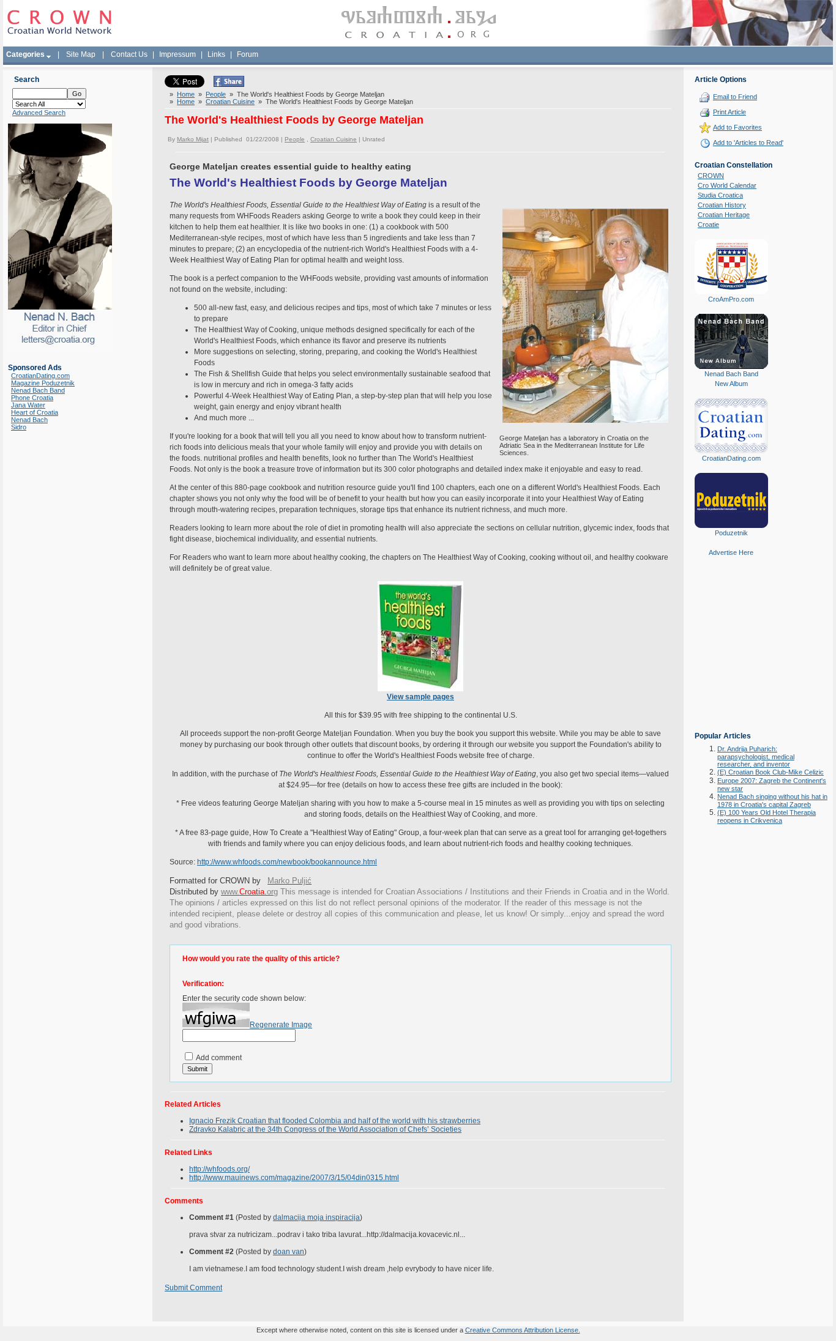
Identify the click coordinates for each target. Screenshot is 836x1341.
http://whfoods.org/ (219, 1169)
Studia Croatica (720, 195)
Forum (247, 54)
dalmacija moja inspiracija (316, 1217)
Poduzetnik (731, 533)
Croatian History (722, 205)
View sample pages (420, 697)
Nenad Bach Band (38, 390)
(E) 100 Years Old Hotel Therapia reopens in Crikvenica (766, 816)
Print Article (729, 112)
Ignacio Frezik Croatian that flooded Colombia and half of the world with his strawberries (334, 1120)
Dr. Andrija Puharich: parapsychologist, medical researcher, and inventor (755, 756)
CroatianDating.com (40, 375)
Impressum (177, 54)
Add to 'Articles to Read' (748, 142)
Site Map (80, 54)
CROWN (711, 175)
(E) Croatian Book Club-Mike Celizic (770, 772)
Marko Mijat (193, 139)
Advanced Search (38, 112)
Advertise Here (731, 552)
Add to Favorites (737, 127)
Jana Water (28, 405)
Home (186, 94)
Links (216, 54)
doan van (288, 1251)
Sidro (18, 427)
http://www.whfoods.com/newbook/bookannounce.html (287, 862)
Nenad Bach (29, 419)
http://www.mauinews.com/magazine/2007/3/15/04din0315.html (294, 1177)
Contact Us (129, 54)
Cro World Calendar (727, 185)
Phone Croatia (32, 397)
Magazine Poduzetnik (43, 383)
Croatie (708, 224)
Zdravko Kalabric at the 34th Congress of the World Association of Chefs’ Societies (325, 1129)
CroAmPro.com (731, 299)
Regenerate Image (281, 1024)
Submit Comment (193, 1287)
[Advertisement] (731, 652)
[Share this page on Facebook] (229, 84)
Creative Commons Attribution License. (522, 1330)
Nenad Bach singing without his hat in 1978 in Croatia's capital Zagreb (772, 800)
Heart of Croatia (34, 412)
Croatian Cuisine (230, 101)
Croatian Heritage (724, 214)
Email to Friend (735, 96)
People (216, 94)
